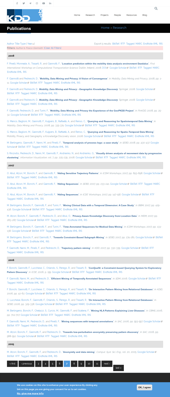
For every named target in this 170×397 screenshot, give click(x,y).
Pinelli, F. (56, 142)
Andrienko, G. (87, 153)
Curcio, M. (53, 310)
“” (105, 63)
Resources (132, 15)
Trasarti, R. (36, 63)
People (117, 15)
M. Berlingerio (14, 142)
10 (89, 363)
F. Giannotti (13, 78)
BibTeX (116, 43)
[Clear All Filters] (52, 48)
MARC (139, 43)
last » (118, 367)
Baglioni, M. (24, 121)
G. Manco (12, 121)
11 (97, 363)
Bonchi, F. (32, 173)
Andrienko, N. (67, 153)
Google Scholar (118, 67)
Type (23, 43)
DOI (105, 67)
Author (10, 43)
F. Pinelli (11, 63)
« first (12, 363)
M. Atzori (11, 216)
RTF (123, 43)
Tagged (130, 43)
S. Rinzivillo (13, 153)
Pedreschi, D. (31, 78)
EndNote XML (150, 43)
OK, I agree (144, 387)
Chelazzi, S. (41, 310)
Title (17, 43)
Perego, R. (64, 268)
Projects (104, 15)
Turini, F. (44, 110)
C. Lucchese (13, 300)
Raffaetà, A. (64, 121)
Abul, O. (66, 216)
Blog (144, 15)
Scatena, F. (83, 310)
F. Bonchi (12, 268)
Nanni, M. (41, 142)
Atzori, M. (21, 173)
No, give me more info (30, 393)
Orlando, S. (52, 268)
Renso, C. (81, 121)
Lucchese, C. (38, 268)
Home (77, 15)
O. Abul (11, 173)
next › (107, 363)
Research (90, 15)
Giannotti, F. (54, 63)
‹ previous (26, 363)
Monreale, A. (23, 63)
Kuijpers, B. (51, 121)
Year (29, 43)
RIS (161, 43)
